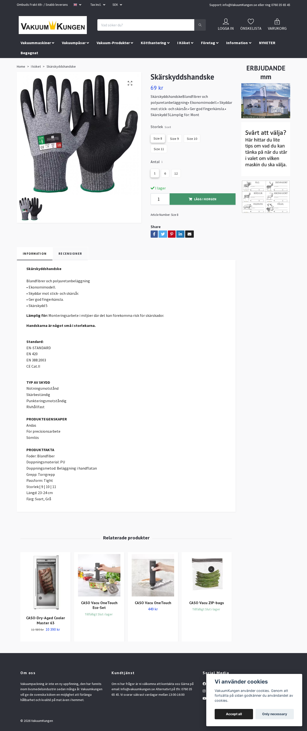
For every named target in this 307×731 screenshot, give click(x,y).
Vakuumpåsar (74, 69)
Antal (157, 188)
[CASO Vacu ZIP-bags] (206, 602)
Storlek (161, 153)
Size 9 (174, 166)
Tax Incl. (96, 4)
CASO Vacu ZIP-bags (206, 629)
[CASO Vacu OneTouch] (153, 602)
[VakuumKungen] (79, 32)
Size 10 (192, 166)
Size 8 (158, 165)
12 (176, 201)
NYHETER (267, 69)
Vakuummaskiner (36, 69)
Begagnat (29, 80)
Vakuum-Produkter (113, 69)
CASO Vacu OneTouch (153, 629)
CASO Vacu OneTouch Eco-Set (99, 632)
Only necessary (274, 714)
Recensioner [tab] (70, 281)
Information (237, 69)
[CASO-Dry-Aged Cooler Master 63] (45, 610)
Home (21, 94)
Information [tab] (35, 281)
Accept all (234, 714)
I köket (36, 94)
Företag (208, 69)
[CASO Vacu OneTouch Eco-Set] (99, 602)
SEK (115, 4)
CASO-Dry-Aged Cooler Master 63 (45, 648)
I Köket (183, 69)
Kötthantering (153, 69)
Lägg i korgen (205, 226)
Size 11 (159, 176)
